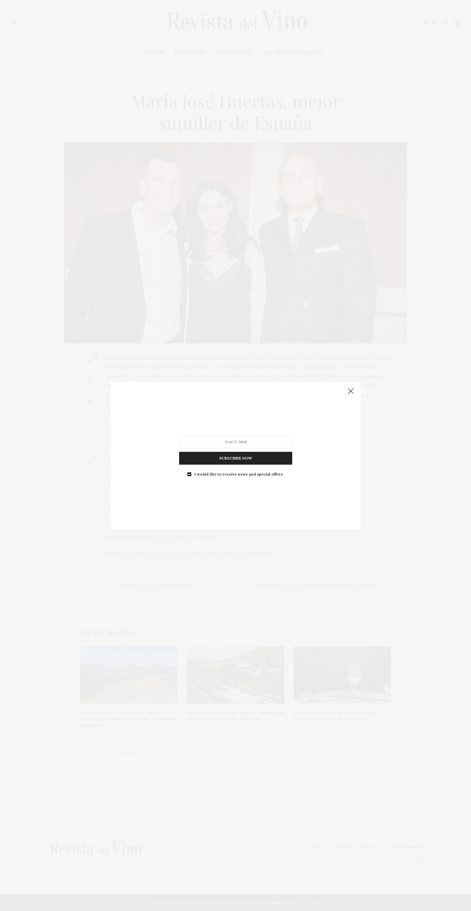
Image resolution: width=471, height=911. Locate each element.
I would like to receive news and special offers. (239, 474)
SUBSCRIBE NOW (235, 457)
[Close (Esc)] (350, 391)
